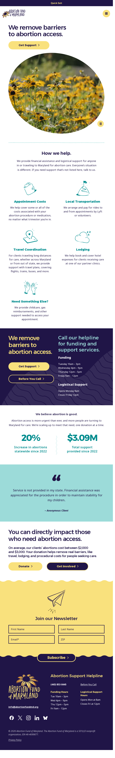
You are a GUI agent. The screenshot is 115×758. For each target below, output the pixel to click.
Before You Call (30, 379)
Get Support (28, 45)
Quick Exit (56, 3)
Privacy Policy (14, 739)
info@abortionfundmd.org (23, 706)
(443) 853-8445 (58, 684)
